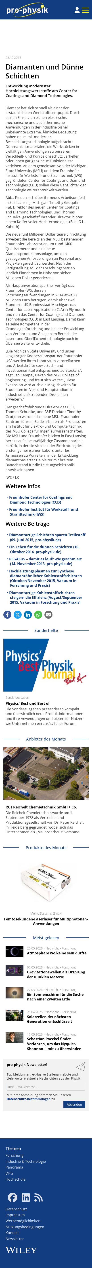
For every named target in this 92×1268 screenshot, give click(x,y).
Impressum (15, 1214)
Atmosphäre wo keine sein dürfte (56, 953)
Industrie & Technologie (26, 1161)
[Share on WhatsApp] (38, 615)
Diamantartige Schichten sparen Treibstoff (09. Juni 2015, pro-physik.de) (47, 537)
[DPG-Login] (77, 10)
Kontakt (12, 1232)
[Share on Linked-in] (28, 615)
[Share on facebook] (7, 615)
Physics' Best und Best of (28, 703)
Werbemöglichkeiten (23, 1220)
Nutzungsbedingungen (25, 1226)
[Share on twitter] (18, 615)
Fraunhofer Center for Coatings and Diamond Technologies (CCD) (41, 500)
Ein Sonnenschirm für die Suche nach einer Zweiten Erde (55, 997)
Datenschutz (16, 1209)
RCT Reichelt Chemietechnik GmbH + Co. (41, 807)
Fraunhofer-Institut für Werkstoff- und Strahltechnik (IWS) (43, 512)
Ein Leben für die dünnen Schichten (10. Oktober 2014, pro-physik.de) (44, 549)
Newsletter (15, 1238)
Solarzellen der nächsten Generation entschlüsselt (49, 1019)
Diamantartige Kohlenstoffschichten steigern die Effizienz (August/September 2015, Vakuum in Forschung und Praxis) (45, 597)
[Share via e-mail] (48, 615)
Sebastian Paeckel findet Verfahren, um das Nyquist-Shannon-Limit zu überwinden (54, 1043)
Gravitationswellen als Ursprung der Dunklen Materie (56, 974)
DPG (9, 1173)
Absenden (74, 1104)
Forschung (69, 948)
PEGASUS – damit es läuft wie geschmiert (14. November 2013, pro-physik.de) (45, 561)
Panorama (14, 1167)
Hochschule (15, 1179)
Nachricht (52, 948)
